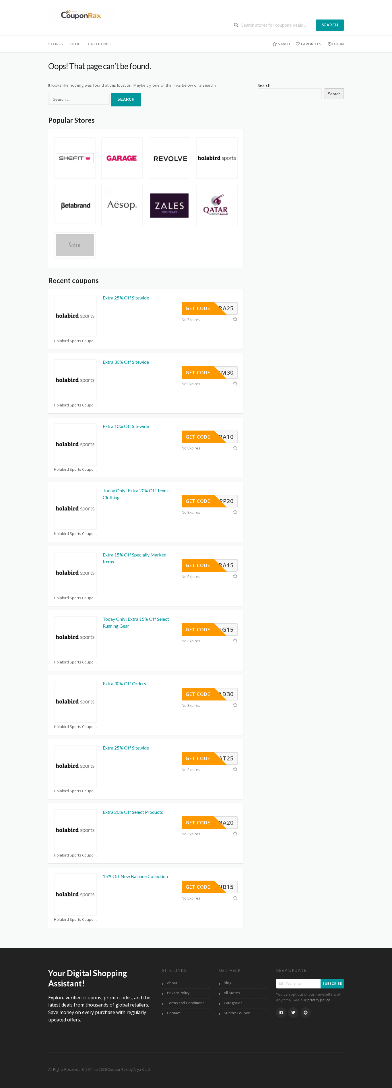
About (172, 982)
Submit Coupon (237, 1013)
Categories (100, 43)
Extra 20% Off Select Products (133, 812)
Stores (55, 43)
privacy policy (318, 1000)
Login (338, 43)
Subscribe (332, 983)
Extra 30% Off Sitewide (126, 362)
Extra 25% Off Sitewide (126, 297)
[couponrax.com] (81, 14)
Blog (75, 43)
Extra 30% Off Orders (124, 683)
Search (330, 25)
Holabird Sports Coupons (75, 340)
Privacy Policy (178, 992)
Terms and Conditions (185, 1003)
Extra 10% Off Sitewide (126, 426)
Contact (173, 1013)
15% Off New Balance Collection (135, 876)
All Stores (232, 992)
